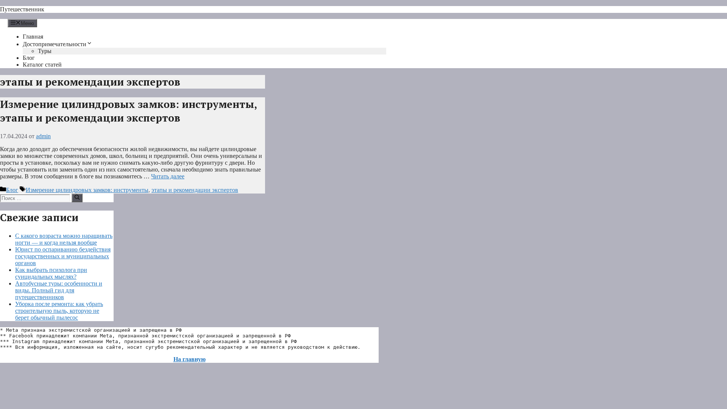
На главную (189, 359)
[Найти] (77, 198)
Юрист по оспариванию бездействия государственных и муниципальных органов (63, 256)
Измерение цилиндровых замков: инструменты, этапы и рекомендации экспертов (128, 111)
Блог (29, 58)
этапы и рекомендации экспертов (194, 190)
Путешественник (22, 9)
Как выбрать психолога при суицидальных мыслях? (51, 273)
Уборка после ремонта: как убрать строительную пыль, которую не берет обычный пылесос (59, 311)
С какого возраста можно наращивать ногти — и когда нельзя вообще (63, 239)
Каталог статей (42, 64)
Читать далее (167, 176)
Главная (33, 36)
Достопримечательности (54, 44)
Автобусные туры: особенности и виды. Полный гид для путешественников (58, 290)
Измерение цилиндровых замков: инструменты (87, 190)
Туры (44, 51)
